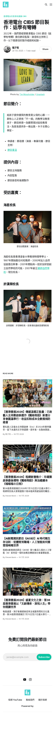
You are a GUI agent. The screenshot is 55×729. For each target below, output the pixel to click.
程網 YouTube (15, 699)
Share (45, 49)
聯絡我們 (30, 699)
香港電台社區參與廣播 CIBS (15, 16)
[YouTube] (24, 679)
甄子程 (15, 47)
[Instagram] (30, 679)
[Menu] (51, 4)
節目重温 (12, 150)
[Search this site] (46, 4)
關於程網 (42, 699)
